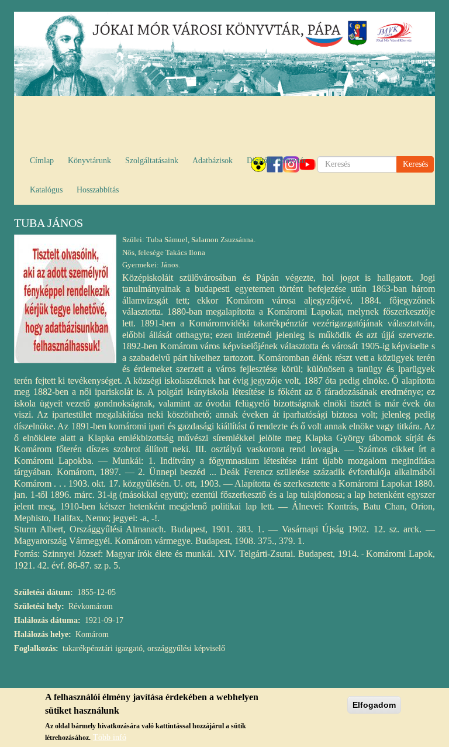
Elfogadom (374, 705)
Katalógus (46, 189)
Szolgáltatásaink (151, 160)
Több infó (109, 737)
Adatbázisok (212, 160)
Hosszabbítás (98, 189)
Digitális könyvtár (276, 160)
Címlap (42, 160)
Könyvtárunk (89, 160)
